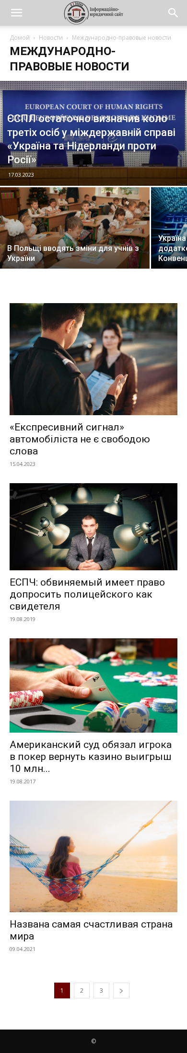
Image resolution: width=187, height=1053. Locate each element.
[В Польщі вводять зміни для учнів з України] (75, 236)
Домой (20, 38)
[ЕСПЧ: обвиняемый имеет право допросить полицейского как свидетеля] (93, 526)
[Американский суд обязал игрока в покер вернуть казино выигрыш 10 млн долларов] (93, 685)
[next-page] (121, 990)
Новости (51, 38)
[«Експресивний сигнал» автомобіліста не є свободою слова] (93, 359)
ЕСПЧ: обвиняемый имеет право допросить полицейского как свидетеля (87, 594)
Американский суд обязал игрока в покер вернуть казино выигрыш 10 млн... (91, 756)
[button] (16, 13)
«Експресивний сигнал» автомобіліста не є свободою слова (80, 439)
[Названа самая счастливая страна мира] (93, 856)
